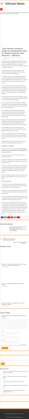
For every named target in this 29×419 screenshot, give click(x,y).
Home (1, 12)
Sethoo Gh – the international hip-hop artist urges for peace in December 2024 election (14, 265)
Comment (4, 318)
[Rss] (14, 415)
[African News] (14, 3)
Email (3, 335)
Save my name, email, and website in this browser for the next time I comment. (14, 345)
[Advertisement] (14, 32)
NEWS (5, 12)
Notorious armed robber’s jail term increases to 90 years (9, 239)
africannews (5, 57)
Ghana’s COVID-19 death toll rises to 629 (20, 242)
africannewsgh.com (13, 413)
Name (3, 331)
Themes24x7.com (21, 413)
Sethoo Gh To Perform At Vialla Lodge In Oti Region (13, 381)
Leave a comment (6, 58)
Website (3, 339)
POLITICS (21, 57)
